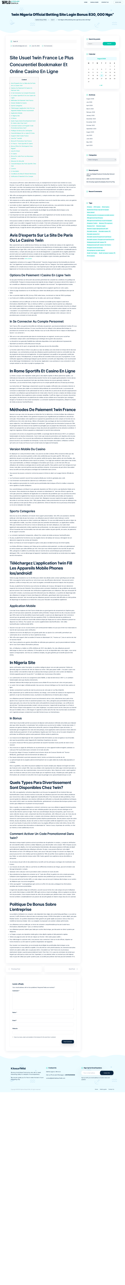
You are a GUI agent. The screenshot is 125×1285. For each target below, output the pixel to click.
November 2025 (91, 122)
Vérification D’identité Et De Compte (22, 176)
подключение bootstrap (95, 247)
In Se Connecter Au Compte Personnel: (23, 93)
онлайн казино (92, 231)
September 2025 (91, 128)
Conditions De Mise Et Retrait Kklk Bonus (23, 174)
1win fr (15, 41)
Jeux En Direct (15, 151)
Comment (15, 991)
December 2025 (91, 119)
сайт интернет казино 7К (107, 253)
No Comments (48, 46)
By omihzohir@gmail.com (20, 46)
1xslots (90, 207)
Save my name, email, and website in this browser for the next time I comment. (35, 1037)
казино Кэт (91, 226)
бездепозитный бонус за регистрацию (100, 220)
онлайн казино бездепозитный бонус (99, 236)
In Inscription (15, 171)
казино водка (101, 226)
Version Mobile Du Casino (19, 103)
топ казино (91, 256)
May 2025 (89, 142)
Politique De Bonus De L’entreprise (21, 130)
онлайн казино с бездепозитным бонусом (101, 239)
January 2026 (90, 115)
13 (101, 72)
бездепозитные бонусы (95, 218)
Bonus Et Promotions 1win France (21, 141)
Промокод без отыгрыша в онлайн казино (101, 215)
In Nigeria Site (15, 115)
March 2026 (90, 109)
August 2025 (90, 132)
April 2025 (89, 145)
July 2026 (89, 102)
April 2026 (89, 105)
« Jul (100, 85)
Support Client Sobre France (20, 136)
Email (14, 1020)
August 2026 (90, 99)
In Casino (14, 153)
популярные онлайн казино (96, 250)
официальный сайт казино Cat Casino (99, 245)
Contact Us (111, 1089)
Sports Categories (16, 105)
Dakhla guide (103, 1089)
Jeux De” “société (16, 138)
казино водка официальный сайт (98, 228)
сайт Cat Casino (92, 253)
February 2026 (90, 112)
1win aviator (28, 258)
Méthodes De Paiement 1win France (22, 100)
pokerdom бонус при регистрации (98, 209)
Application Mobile (16, 113)
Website (15, 1028)
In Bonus (13, 118)
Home (96, 1089)
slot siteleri (91, 212)
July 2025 (89, 135)
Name (14, 1012)
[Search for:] (96, 43)
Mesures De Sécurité (17, 161)
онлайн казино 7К (105, 231)
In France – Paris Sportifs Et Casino (22, 143)
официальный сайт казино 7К (97, 242)
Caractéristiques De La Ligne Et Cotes (22, 133)
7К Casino (97, 207)
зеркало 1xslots (92, 223)
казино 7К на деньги (106, 223)
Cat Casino (106, 207)
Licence (13, 168)
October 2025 (90, 125)
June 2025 (89, 138)
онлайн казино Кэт (94, 234)
